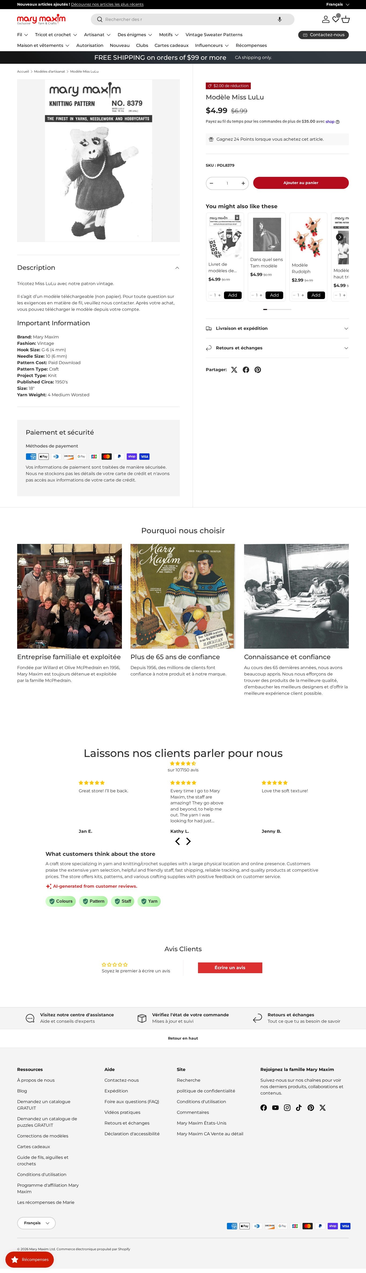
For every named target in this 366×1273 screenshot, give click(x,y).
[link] (225, 237)
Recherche (188, 1080)
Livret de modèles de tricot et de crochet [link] (221, 268)
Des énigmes (132, 34)
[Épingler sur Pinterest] (258, 370)
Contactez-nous (121, 1080)
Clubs (142, 45)
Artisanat (94, 34)
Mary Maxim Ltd (42, 1249)
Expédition (116, 1090)
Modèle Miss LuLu (84, 71)
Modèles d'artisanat (49, 71)
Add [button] (232, 295)
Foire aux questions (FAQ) (131, 1101)
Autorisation (89, 45)
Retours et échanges (127, 1123)
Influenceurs (209, 45)
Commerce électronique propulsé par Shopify (93, 1249)
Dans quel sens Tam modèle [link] (266, 262)
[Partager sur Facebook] (246, 370)
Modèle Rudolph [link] (301, 268)
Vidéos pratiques (122, 1112)
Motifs (166, 34)
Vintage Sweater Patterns (214, 34)
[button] (279, 19)
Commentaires (193, 1112)
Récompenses (251, 45)
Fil (19, 34)
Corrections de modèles (42, 1135)
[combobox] (192, 19)
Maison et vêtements (40, 45)
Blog (22, 1090)
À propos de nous (36, 1080)
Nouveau (120, 45)
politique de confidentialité (206, 1090)
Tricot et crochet (53, 34)
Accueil (23, 71)
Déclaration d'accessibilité (132, 1133)
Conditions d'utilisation (41, 1174)
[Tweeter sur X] (234, 370)
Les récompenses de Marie (45, 1202)
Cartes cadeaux (172, 45)
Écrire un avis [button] (230, 967)
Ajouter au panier (300, 182)
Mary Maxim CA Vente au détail (210, 1133)
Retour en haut (183, 1038)
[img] (183, 763)
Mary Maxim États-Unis (201, 1123)
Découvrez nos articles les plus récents (107, 4)
